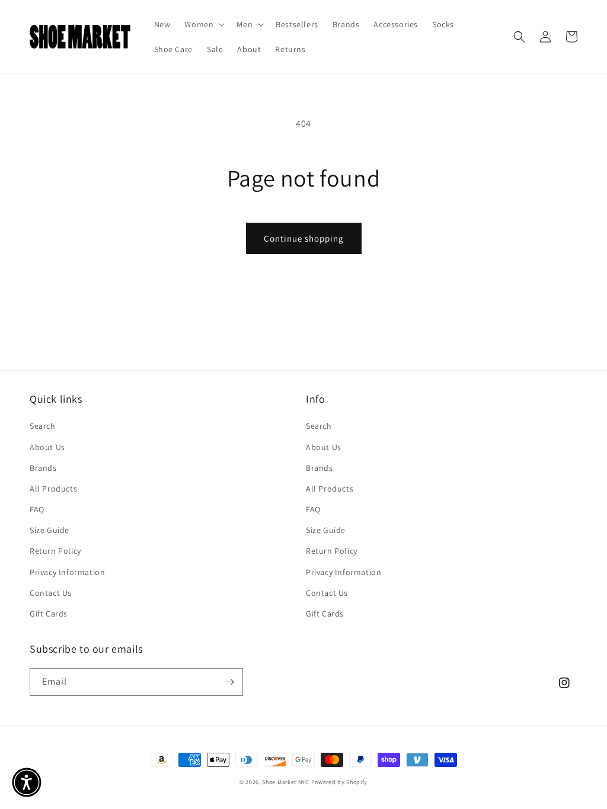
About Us (47, 447)
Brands (43, 468)
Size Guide (49, 530)
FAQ (37, 509)
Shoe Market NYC (285, 782)
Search (43, 425)
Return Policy (55, 550)
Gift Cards (49, 613)
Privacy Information (67, 572)
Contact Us (51, 593)
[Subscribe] (229, 682)
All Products (53, 488)
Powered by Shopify (339, 782)
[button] (203, 24)
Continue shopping (304, 238)
